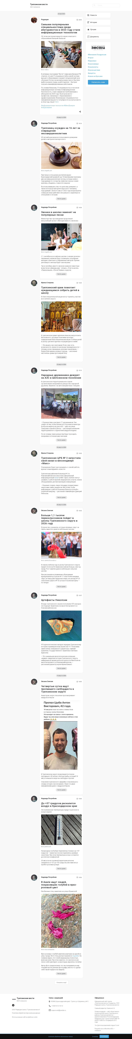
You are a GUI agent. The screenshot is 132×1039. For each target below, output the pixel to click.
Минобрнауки (70, 105)
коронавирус (94, 64)
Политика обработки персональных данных (26, 1013)
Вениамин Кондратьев (97, 55)
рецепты (92, 73)
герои (91, 58)
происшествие (94, 70)
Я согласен (104, 1036)
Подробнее (95, 1036)
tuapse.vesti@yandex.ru (59, 1010)
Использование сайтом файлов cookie (24, 1017)
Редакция (45, 19)
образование (47, 107)
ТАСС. (57, 102)
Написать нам (98, 82)
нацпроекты (93, 67)
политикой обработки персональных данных (60, 1036)
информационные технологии (53, 105)
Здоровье (92, 61)
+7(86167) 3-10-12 (57, 1006)
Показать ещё (61, 982)
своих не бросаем (95, 76)
